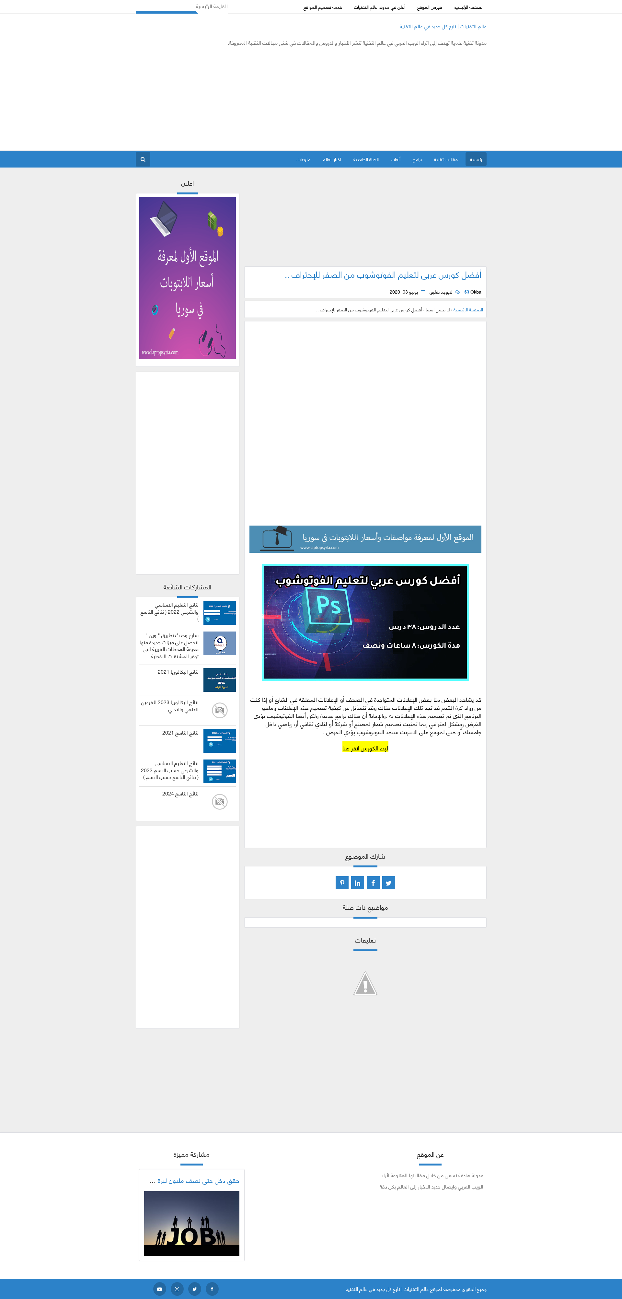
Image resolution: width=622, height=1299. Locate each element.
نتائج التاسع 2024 (180, 793)
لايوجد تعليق (441, 291)
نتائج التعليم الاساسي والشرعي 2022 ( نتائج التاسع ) (170, 611)
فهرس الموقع (429, 7)
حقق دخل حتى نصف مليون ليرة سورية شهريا (181, 1180)
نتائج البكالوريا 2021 (178, 671)
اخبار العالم (332, 159)
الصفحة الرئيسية (468, 7)
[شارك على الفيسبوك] (373, 882)
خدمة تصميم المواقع (323, 7)
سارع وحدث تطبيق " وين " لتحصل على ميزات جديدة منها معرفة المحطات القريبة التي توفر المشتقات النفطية (169, 645)
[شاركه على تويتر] (388, 882)
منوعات (303, 159)
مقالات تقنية (446, 159)
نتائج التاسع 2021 (180, 732)
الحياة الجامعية (366, 159)
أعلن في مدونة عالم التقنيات (379, 7)
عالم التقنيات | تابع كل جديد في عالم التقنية (443, 25)
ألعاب (395, 159)
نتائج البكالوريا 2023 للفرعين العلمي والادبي (170, 705)
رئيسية (476, 159)
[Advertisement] (254, 98)
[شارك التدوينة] (357, 882)
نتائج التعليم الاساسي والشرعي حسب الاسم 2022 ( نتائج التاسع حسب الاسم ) (170, 769)
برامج (417, 159)
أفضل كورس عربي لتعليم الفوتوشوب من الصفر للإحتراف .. (383, 273)
